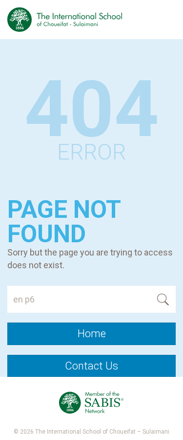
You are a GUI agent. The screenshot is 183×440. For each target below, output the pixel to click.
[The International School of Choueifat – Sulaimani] (64, 19)
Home (92, 333)
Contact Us (91, 366)
